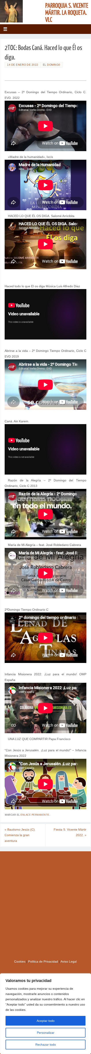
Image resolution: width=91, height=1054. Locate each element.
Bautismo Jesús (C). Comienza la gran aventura (20, 835)
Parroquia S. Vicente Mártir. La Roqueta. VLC (66, 12)
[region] (45, 1013)
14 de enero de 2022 (22, 64)
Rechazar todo (45, 1044)
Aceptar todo (46, 1020)
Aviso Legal (69, 961)
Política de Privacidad (43, 961)
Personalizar (45, 1032)
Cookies (20, 961)
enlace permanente (35, 814)
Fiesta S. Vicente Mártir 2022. (70, 832)
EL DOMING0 (51, 64)
